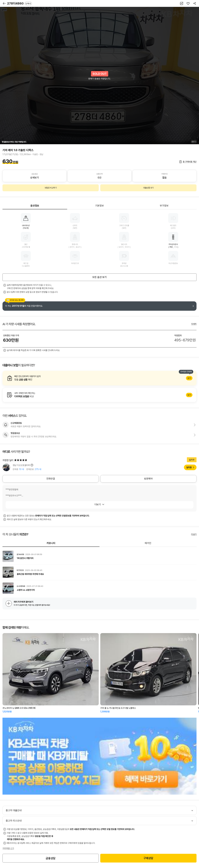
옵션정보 (34, 205)
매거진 (148, 543)
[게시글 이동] (99, 556)
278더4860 (19, 3)
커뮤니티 (51, 543)
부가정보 (164, 205)
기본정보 (99, 205)
